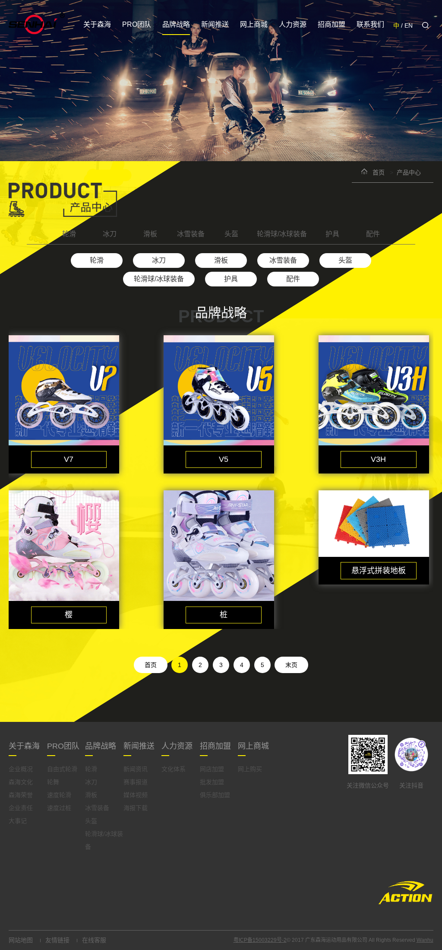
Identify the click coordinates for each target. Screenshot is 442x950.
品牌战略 (176, 24)
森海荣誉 (21, 794)
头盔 (231, 234)
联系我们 (370, 24)
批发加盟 (212, 781)
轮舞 (53, 781)
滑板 (150, 234)
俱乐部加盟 (215, 794)
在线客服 (94, 940)
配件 (373, 234)
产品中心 (409, 172)
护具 (332, 234)
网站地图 (21, 940)
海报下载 (135, 807)
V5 (223, 459)
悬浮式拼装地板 (378, 570)
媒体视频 (135, 794)
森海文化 (21, 781)
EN (408, 25)
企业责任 (21, 807)
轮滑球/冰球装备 (282, 234)
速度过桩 (59, 807)
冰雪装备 (191, 234)
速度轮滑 (59, 794)
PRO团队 (136, 24)
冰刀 (110, 234)
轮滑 (69, 234)
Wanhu (425, 940)
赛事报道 (135, 781)
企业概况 (21, 769)
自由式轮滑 (62, 769)
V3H (378, 459)
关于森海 (97, 24)
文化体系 (173, 769)
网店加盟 (212, 769)
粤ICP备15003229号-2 (260, 940)
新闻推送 (215, 24)
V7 (68, 459)
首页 (379, 172)
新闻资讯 (135, 769)
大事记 (18, 820)
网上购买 (250, 769)
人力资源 (292, 24)
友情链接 (57, 940)
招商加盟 (331, 24)
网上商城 (254, 24)
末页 (291, 664)
